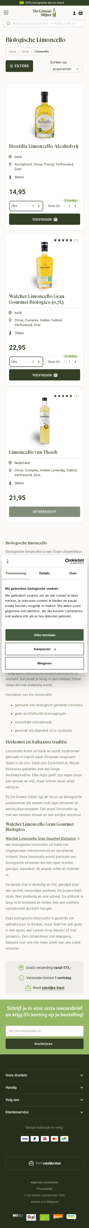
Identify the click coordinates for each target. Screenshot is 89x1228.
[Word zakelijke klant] (29, 988)
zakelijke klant (52, 1163)
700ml (19, 333)
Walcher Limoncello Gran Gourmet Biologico (41, 839)
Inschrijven (43, 1044)
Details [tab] (44, 573)
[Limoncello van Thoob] (44, 421)
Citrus (38, 164)
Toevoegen (42, 220)
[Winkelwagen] (80, 13)
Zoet (17, 169)
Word (48, 988)
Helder (45, 320)
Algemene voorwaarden (44, 1182)
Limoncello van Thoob (33, 452)
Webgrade (53, 1201)
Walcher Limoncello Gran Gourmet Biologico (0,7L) (36, 299)
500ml (19, 177)
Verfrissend (64, 164)
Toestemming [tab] (16, 573)
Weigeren (44, 663)
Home (12, 51)
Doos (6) (54, 206)
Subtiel (56, 320)
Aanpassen (42, 649)
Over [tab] (73, 573)
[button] (6, 13)
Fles (14, 206)
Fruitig (49, 164)
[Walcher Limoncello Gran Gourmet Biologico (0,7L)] (44, 265)
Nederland (22, 463)
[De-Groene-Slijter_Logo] (44, 12)
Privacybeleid (44, 1188)
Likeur (25, 51)
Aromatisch (23, 164)
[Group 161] (74, 13)
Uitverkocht (45, 512)
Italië (18, 157)
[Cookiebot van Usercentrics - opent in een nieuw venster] (65, 561)
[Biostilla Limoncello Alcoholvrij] (44, 115)
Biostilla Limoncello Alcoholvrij (43, 146)
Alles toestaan (44, 635)
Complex (31, 320)
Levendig (58, 470)
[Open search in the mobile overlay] (44, 23)
